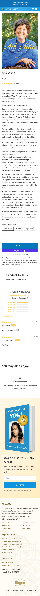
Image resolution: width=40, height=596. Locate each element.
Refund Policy (25, 528)
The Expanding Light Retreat (12, 541)
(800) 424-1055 (7, 563)
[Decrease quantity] (4, 238)
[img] (7, 322)
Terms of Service (8, 549)
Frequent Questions (27, 523)
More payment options (20, 254)
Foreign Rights (7, 525)
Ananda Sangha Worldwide (12, 539)
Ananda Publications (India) (12, 544)
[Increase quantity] (13, 238)
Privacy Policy (25, 525)
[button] (7, 83)
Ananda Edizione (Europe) (11, 547)
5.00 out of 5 (25, 296)
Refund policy (7, 552)
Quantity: (5, 234)
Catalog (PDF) (7, 528)
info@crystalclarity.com (10, 565)
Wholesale (6, 523)
